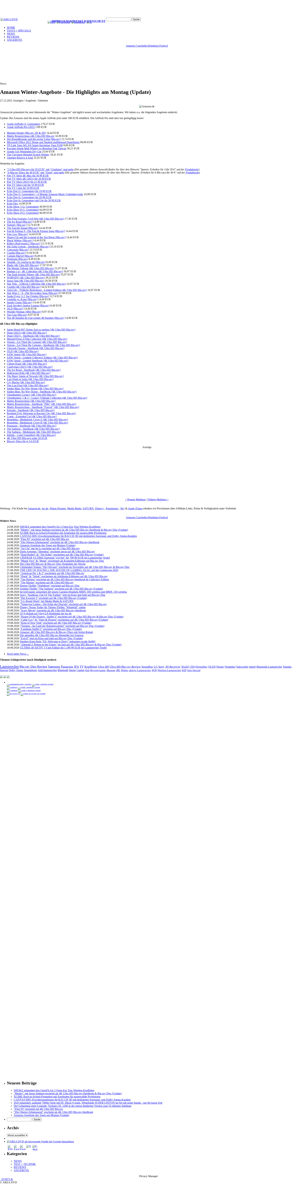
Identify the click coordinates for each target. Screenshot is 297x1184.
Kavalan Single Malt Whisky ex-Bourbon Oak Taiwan (36, 148)
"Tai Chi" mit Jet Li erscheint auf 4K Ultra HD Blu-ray (50, 548)
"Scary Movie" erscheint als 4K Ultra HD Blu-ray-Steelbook (53, 610)
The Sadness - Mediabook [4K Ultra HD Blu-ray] (34, 431)
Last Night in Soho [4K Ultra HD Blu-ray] (30, 379)
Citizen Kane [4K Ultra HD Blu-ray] (27, 363)
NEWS (11, 33)
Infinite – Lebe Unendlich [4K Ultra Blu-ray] (31, 435)
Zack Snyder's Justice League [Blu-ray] (28, 305)
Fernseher (201, 666)
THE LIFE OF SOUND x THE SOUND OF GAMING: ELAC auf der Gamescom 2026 (69, 570)
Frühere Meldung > (158, 499)
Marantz (111, 670)
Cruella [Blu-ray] (16, 252)
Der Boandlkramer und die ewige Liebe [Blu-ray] (34, 139)
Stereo (72, 670)
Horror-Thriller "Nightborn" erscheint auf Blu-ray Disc (50, 585)
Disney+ (99, 508)
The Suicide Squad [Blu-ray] (22, 228)
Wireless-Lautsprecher (169, 670)
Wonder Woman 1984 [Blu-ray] (24, 311)
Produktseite (192, 169)
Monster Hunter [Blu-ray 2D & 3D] (26, 132)
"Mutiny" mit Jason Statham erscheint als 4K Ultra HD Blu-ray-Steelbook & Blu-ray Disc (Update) (74, 529)
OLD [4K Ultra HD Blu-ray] (22, 351)
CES (192, 666)
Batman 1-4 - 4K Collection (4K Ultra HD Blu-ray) (35, 271)
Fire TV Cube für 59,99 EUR (23, 188)
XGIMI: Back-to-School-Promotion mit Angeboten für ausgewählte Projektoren (63, 532)
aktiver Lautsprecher (140, 670)
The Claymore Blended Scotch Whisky (28, 154)
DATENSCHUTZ (94, 21)
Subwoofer (242, 666)
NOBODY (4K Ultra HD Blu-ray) (26, 277)
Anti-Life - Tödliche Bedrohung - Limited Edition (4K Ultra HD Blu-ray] (47, 290)
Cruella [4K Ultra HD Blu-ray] (24, 286)
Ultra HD (103, 666)
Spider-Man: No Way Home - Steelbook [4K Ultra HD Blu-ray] (41, 391)
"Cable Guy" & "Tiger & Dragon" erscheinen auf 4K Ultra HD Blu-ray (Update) (64, 619)
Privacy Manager (148, 1176)
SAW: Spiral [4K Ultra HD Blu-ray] (26, 354)
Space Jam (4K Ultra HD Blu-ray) (25, 280)
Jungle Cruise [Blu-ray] (19, 302)
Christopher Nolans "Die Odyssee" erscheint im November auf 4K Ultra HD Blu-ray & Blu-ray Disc (75, 567)
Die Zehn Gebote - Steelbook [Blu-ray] (28, 246)
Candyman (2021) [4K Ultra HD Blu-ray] (29, 366)
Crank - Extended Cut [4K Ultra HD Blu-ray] (32, 416)
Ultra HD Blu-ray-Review (125, 666)
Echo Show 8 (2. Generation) (23, 212)
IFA (76, 666)
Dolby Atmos (16, 670)
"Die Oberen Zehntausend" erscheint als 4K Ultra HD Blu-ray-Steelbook (59, 542)
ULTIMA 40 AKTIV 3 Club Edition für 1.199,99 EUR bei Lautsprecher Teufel (63, 647)
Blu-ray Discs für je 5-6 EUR (23, 441)
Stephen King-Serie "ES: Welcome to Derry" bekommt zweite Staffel (57, 641)
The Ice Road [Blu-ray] (19, 221)
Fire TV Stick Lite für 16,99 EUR (25, 184)
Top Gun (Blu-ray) (17, 314)
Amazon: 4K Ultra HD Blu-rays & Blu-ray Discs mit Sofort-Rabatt (56, 632)
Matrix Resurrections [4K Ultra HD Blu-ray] (31, 400)
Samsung (54, 666)
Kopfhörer (90, 666)
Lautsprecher (9, 666)
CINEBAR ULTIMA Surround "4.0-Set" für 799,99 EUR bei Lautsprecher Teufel (65, 557)
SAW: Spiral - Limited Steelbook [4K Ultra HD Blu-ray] (37, 360)
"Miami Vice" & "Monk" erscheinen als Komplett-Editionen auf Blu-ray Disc (62, 560)
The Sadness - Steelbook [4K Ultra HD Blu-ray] (33, 428)
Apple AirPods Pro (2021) (21, 127)
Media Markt (74, 508)
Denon (220, 666)
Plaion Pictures (58, 508)
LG (156, 666)
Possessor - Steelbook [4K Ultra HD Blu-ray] (31, 425)
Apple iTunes (135, 508)
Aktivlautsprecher (47, 670)
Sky (122, 508)
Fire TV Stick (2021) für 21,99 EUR (27, 181)
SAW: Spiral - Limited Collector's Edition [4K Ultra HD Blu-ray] (42, 357)
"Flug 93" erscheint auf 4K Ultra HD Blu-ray (44, 539)
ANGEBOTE (14, 39)
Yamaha (287, 666)
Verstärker (229, 666)
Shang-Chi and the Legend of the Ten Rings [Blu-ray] (36, 237)
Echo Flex (12, 203)
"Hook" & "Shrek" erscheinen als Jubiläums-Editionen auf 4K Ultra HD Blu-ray (64, 576)
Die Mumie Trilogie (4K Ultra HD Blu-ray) (30, 268)
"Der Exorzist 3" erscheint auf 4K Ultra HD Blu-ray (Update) (53, 598)
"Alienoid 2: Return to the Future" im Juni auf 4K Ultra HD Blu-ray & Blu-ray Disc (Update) (71, 644)
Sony (161, 666)
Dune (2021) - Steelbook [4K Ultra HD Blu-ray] (33, 335)
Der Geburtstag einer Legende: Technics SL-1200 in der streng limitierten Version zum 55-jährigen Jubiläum (72, 1105)
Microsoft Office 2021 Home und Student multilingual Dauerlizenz (43, 142)
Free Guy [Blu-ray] (17, 234)
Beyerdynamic (98, 670)
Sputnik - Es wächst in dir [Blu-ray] (26, 262)
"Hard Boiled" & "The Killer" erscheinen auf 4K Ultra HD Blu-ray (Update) (61, 554)
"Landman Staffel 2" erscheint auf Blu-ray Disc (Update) (51, 629)
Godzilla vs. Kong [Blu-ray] (22, 299)
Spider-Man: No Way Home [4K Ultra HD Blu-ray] (35, 388)
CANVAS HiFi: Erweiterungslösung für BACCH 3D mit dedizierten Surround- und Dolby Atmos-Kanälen (78, 536)
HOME (11, 27)
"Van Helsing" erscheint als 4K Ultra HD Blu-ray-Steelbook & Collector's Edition (64, 579)
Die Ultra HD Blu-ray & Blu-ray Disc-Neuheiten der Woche (53, 563)
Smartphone (30, 670)
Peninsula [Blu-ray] (17, 259)
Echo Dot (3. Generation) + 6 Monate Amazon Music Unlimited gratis (45, 194)
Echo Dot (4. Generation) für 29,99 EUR (29, 197)
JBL (118, 670)
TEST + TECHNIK (25, 1164)
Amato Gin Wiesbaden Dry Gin (24, 151)
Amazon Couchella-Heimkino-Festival (147, 45)
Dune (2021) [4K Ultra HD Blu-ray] (27, 332)
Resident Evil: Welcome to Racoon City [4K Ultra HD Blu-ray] (41, 413)
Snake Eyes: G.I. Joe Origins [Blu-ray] (28, 296)
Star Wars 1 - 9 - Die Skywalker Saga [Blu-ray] (32, 293)
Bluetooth (63, 670)
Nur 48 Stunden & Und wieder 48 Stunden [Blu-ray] (35, 317)
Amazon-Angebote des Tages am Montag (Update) (47, 545)
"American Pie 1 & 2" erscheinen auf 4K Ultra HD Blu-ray (52, 573)
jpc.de (45, 508)
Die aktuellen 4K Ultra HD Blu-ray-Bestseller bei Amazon (52, 635)
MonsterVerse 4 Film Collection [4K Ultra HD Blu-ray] (37, 338)
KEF (184, 670)
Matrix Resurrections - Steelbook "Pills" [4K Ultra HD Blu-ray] (41, 404)
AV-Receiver (172, 666)
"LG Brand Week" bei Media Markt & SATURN (47, 601)
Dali (87, 670)
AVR (154, 670)
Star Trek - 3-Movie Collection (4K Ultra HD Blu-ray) (36, 283)
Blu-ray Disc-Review (33, 666)
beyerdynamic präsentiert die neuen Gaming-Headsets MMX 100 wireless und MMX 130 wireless (73, 591)
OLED (212, 666)
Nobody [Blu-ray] (16, 224)
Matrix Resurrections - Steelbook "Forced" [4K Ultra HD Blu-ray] (43, 407)
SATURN (88, 508)
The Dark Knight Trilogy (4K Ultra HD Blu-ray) (33, 274)
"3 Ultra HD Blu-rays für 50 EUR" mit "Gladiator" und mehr (40, 169)
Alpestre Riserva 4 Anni (20, 157)
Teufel (185, 666)
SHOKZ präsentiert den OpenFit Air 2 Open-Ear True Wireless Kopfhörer (60, 526)
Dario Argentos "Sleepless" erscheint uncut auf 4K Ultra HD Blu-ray (57, 551)
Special (4, 670)
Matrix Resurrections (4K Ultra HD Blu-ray (30, 136)
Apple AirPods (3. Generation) (23, 123)
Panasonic (67, 666)
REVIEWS (13, 36)
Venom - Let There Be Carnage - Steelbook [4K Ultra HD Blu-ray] (43, 345)
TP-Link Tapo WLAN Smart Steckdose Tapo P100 (35, 145)
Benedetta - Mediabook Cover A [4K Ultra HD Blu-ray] (37, 419)
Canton (80, 670)
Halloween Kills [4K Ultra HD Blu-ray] (28, 373)
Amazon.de (34, 508)
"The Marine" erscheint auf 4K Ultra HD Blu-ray (47, 582)
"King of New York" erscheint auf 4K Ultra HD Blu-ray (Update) (55, 622)
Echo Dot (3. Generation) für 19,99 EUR (29, 191)
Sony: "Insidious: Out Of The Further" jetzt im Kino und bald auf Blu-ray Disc (63, 594)
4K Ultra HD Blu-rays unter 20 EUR (27, 438)
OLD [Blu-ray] (15, 308)
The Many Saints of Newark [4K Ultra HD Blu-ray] (35, 376)
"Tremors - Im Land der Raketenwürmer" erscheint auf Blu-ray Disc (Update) (62, 625)
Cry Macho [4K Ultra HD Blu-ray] (26, 382)
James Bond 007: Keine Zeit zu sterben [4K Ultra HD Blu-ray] (41, 329)
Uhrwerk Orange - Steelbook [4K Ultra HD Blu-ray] (35, 348)
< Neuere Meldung (135, 499)
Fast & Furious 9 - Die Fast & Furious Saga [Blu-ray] (36, 231)
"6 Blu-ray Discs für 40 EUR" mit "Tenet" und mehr (35, 172)
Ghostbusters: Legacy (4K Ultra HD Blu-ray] (31, 394)
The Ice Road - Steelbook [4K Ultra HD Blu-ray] (33, 369)
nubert (252, 666)
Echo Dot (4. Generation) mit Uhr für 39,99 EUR (34, 200)
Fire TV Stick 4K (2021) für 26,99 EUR (29, 178)
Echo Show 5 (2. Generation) (23, 206)
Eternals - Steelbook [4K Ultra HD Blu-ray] (30, 410)
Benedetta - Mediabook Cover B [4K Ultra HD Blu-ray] (37, 422)
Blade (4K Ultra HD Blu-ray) (23, 265)
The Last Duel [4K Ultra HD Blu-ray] (27, 385)
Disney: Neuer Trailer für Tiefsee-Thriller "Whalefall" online (53, 607)
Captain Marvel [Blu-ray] (20, 255)
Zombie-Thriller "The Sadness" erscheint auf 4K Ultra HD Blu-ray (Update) (61, 588)
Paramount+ (112, 508)
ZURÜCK (6, 1179)
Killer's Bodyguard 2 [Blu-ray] (23, 243)
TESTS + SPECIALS (19, 30)
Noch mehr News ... (18, 653)
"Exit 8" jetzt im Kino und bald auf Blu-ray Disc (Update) (51, 638)
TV (82, 666)
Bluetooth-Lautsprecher (269, 666)
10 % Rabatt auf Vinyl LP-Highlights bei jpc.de (46, 613)
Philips (124, 670)
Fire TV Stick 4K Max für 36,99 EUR (28, 175)
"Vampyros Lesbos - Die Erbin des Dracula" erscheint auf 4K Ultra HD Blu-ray (63, 604)
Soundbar (147, 666)
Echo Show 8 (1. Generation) (23, 209)
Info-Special (193, 670)
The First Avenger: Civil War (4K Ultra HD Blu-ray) (35, 218)
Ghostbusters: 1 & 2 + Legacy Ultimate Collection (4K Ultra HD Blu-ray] (47, 397)
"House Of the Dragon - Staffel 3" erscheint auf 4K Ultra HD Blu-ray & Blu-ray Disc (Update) (71, 616)
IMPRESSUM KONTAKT (67, 21)
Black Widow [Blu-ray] (19, 240)
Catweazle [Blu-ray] (18, 249)
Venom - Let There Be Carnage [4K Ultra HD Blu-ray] (37, 342)
